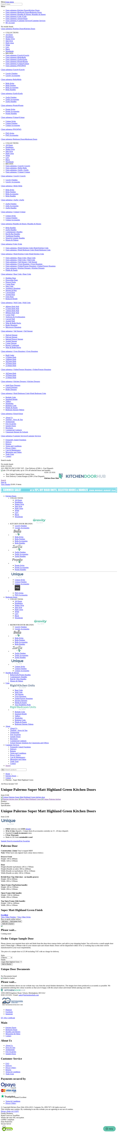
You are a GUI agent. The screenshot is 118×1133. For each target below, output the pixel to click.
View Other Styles (24, 917)
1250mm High (11, 357)
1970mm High (11, 363)
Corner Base (10, 284)
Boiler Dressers (11, 389)
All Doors (9, 35)
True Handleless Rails (23, 705)
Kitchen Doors (34, 10)
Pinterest (9, 1010)
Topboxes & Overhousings (15, 317)
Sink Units (9, 286)
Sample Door (6, 841)
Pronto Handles (11, 113)
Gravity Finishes (12, 73)
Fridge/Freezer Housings (46, 266)
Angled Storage (11, 341)
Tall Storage (32, 262)
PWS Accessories (12, 135)
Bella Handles (11, 90)
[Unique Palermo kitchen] (51, 799)
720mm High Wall (12, 311)
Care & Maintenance (13, 450)
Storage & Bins (11, 290)
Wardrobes (9, 403)
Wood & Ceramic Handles (15, 238)
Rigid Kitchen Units (40, 248)
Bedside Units (11, 397)
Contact (8, 456)
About (25, 19)
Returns (8, 444)
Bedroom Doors (36, 12)
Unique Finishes (11, 123)
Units (25, 16)
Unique (26, 64)
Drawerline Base (12, 280)
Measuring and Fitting (14, 452)
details (28, 829)
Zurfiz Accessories (12, 99)
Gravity (26, 55)
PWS (24, 66)
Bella (24, 57)
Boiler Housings (11, 325)
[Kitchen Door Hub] (82, 478)
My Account (10, 23)
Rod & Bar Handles (13, 234)
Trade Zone (10, 454)
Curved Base (10, 292)
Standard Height (11, 399)
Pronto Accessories (12, 111)
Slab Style (9, 41)
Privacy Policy (11, 448)
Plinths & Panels (12, 270)
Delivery (9, 442)
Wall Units (31, 260)
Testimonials (10, 422)
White (8, 45)
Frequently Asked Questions (16, 440)
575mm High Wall (12, 309)
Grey (7, 47)
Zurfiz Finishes (11, 97)
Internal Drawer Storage (14, 339)
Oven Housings (36, 264)
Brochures (9, 428)
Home (8, 774)
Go (3, 770)
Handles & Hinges (39, 14)
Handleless (9, 37)
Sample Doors (11, 426)
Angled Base (10, 295)
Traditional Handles (13, 236)
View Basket (5, 484)
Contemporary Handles (14, 232)
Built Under (10, 355)
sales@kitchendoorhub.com (29, 995)
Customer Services (38, 21)
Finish (3, 960)
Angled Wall (10, 321)
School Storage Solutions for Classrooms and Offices (29, 743)
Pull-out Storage (11, 337)
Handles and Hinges (13, 1032)
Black (8, 49)
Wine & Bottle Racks (13, 323)
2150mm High (11, 366)
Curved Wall (10, 319)
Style (3, 955)
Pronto (25, 62)
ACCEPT (15, 1111)
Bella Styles (10, 83)
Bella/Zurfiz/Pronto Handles (20, 675)
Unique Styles (11, 121)
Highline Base (11, 278)
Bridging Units (11, 406)
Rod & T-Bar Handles (18, 679)
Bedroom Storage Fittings (15, 410)
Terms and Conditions (14, 446)
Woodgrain (10, 51)
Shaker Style (10, 39)
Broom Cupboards (12, 345)
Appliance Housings (13, 288)
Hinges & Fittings (12, 240)
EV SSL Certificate (8, 1018)
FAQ (7, 1064)
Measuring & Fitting (13, 1034)
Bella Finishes (11, 85)
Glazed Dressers (11, 387)
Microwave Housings (13, 327)
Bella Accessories (12, 87)
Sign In (3, 482)
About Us (9, 417)
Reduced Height (11, 299)
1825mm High (11, 361)
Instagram (9, 1014)
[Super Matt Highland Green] (30, 799)
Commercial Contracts (14, 430)
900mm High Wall (12, 313)
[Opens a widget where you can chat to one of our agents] (109, 1129)
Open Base (10, 297)
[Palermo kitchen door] (10, 799)
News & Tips (10, 1048)
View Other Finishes (8, 917)
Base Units (31, 258)
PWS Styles (10, 133)
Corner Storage (11, 343)
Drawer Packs (11, 282)
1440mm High (11, 359)
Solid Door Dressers (13, 385)
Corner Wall (10, 315)
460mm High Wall (12, 306)
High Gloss (10, 43)
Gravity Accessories (13, 76)
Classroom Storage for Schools (17, 432)
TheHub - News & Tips (14, 420)
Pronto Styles (10, 109)
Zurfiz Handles (11, 101)
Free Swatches (11, 424)
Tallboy (8, 401)
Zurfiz (25, 59)
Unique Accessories (13, 125)
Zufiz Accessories (12, 206)
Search (3, 480)
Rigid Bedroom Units (42, 250)
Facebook (9, 1012)
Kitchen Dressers (38, 268)
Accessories (15, 841)
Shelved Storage (11, 335)
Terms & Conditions (13, 1072)
